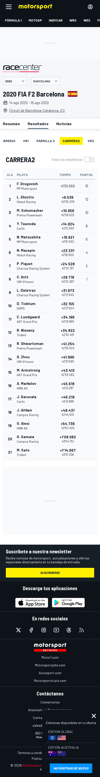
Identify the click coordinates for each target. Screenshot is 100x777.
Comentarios (50, 702)
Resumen (11, 123)
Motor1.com (50, 657)
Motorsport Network (39, 765)
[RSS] (81, 630)
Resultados (38, 123)
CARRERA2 (71, 141)
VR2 (91, 141)
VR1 (26, 141)
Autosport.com (50, 673)
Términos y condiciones (34, 753)
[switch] (72, 159)
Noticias (64, 123)
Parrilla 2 (45, 141)
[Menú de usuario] (90, 7)
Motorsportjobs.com (50, 665)
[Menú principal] (9, 7)
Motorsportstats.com (50, 680)
